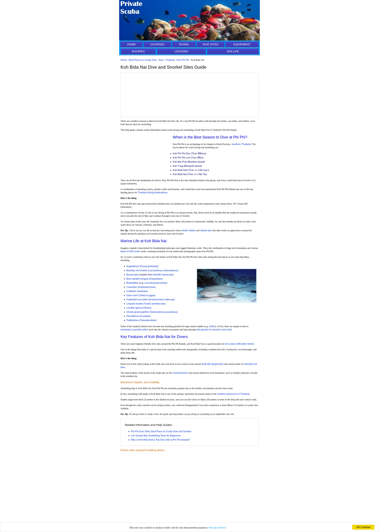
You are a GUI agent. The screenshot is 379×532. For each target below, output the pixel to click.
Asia (161, 60)
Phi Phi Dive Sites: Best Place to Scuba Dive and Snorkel (161, 431)
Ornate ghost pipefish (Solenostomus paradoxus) (152, 312)
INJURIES (138, 51)
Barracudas (132, 274)
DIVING (184, 44)
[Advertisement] (189, 95)
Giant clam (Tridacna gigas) (140, 295)
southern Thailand (241, 144)
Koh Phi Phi (183, 60)
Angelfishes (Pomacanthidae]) (142, 266)
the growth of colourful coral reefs (214, 329)
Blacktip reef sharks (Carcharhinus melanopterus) (152, 270)
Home (124, 60)
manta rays (206, 230)
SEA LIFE (233, 51)
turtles (212, 326)
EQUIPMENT (241, 44)
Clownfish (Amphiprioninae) (141, 287)
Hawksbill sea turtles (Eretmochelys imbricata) (150, 299)
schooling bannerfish (155, 283)
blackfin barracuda (163, 274)
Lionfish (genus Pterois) (138, 308)
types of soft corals (130, 251)
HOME (131, 44)
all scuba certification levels (239, 344)
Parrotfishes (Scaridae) (138, 316)
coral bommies (180, 373)
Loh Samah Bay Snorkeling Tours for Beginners (156, 435)
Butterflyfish (132, 283)
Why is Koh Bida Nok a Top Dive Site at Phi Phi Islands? (160, 439)
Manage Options (217, 527)
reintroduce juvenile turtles (134, 329)
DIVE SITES (210, 44)
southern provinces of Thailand (233, 394)
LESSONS (181, 51)
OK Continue (363, 527)
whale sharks (188, 230)
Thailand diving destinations (152, 192)
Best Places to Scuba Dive (143, 60)
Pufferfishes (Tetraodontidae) (141, 320)
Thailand (170, 60)
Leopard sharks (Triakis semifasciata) (146, 303)
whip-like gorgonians (212, 364)
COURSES (157, 44)
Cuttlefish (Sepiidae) (137, 291)
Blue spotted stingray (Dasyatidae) (144, 278)
